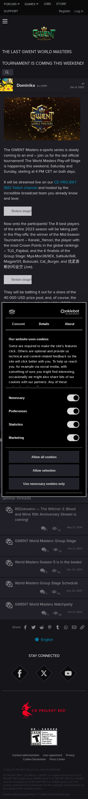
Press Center (57, 759)
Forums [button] (10, 4)
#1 (77, 85)
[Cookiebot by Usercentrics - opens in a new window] (61, 312)
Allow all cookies (44, 457)
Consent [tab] (18, 324)
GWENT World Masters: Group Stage (45, 540)
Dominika (26, 85)
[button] (5, 21)
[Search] (7, 72)
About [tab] (69, 324)
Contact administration (25, 755)
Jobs (47, 4)
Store (61, 4)
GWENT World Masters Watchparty (44, 604)
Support (11, 11)
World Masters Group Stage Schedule (46, 583)
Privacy (70, 755)
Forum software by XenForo (36, 794)
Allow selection (44, 470)
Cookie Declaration (34, 759)
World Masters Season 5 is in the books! (48, 562)
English (46, 639)
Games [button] (30, 4)
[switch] (73, 411)
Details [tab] (44, 324)
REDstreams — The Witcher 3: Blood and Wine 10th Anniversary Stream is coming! (45, 514)
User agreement (52, 755)
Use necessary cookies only (44, 484)
